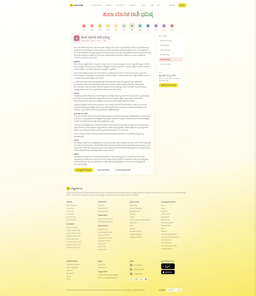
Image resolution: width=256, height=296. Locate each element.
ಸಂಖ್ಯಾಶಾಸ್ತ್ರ (132, 214)
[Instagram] (136, 279)
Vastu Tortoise (165, 214)
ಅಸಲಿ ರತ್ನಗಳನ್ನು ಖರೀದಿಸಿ (167, 223)
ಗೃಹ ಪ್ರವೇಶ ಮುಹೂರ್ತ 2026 (73, 245)
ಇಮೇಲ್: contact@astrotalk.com (108, 278)
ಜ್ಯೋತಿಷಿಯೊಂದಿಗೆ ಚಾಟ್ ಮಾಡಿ (168, 85)
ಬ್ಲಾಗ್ (158, 5)
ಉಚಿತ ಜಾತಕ (101, 205)
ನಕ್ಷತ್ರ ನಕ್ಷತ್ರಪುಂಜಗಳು (135, 211)
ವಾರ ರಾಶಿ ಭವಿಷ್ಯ (70, 214)
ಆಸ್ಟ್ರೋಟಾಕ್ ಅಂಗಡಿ (103, 229)
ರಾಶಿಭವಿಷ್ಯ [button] (108, 5)
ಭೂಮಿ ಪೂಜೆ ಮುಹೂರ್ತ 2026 (73, 242)
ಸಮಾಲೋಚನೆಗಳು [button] (96, 5)
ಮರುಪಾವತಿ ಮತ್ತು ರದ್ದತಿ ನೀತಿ (73, 264)
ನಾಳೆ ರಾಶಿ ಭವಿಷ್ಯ (70, 211)
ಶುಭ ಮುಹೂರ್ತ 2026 (71, 227)
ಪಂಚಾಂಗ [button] (143, 5)
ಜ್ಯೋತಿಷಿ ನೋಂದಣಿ (102, 267)
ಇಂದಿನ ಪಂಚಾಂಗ (102, 249)
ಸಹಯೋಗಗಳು (133, 223)
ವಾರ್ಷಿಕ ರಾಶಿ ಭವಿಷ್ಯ (71, 220)
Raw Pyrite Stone (166, 243)
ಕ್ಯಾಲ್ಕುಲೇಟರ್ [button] (132, 5)
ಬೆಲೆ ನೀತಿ (68, 279)
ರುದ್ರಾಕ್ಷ (163, 208)
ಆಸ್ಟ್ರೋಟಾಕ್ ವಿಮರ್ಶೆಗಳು (104, 241)
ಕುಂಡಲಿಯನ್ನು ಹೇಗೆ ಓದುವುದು (105, 232)
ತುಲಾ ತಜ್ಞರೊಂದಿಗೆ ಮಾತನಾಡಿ (83, 170)
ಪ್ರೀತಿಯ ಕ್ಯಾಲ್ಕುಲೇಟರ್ (103, 211)
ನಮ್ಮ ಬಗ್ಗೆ (68, 276)
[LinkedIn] (141, 279)
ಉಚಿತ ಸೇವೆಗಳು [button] (120, 5)
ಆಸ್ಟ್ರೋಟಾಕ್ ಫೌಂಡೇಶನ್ (136, 237)
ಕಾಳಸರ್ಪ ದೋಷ (102, 246)
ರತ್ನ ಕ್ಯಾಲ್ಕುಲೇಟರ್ (165, 217)
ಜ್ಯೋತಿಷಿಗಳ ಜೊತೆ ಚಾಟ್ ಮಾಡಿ (105, 219)
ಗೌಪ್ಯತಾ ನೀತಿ (69, 270)
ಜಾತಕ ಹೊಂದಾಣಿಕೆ (102, 208)
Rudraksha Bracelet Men (169, 234)
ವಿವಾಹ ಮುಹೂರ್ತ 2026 (72, 239)
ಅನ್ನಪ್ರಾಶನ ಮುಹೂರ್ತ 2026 (73, 230)
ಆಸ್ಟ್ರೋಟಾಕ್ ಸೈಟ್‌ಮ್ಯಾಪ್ (136, 234)
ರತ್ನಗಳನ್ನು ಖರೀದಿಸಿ (165, 225)
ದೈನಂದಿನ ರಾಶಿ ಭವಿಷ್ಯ (71, 205)
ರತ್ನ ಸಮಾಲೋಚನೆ (165, 220)
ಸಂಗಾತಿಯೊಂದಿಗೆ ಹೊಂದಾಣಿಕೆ (122, 170)
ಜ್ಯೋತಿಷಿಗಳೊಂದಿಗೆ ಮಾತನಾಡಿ (105, 222)
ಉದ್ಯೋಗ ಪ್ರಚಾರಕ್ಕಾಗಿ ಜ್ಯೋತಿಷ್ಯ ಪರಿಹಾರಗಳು (140, 220)
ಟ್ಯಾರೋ (131, 225)
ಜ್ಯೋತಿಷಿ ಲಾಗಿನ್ (102, 264)
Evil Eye (163, 205)
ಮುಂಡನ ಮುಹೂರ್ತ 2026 (73, 247)
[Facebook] (131, 279)
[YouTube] (146, 279)
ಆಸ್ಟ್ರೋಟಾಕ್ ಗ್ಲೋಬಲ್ (166, 248)
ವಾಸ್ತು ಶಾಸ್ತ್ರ (132, 228)
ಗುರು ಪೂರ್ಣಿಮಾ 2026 (135, 231)
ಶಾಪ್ (152, 5)
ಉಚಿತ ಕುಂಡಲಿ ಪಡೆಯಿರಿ (103, 170)
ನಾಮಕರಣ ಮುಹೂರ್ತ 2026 (73, 233)
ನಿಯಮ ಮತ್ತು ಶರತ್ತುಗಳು (72, 267)
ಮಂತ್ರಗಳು (132, 217)
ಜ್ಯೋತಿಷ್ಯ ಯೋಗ (102, 244)
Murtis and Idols (166, 240)
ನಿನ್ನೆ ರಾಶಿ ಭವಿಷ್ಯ (70, 208)
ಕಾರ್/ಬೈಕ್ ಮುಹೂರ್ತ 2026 (73, 236)
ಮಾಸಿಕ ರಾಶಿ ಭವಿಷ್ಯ (70, 217)
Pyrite (163, 228)
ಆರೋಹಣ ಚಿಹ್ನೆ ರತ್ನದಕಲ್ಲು (136, 208)
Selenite (163, 231)
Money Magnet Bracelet (169, 246)
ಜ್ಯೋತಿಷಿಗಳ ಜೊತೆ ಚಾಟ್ (104, 235)
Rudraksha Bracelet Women (170, 237)
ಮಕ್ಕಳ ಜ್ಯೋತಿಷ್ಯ (133, 205)
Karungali (164, 211)
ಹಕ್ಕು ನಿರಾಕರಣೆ (69, 273)
